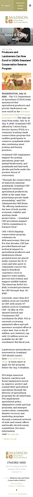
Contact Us (16, 472)
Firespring (22, 494)
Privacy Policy (16, 483)
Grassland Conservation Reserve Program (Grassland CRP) (16, 114)
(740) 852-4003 (16, 462)
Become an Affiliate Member (20, 5)
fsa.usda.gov (13, 434)
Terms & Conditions (16, 486)
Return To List (9, 439)
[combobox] (7, 5)
